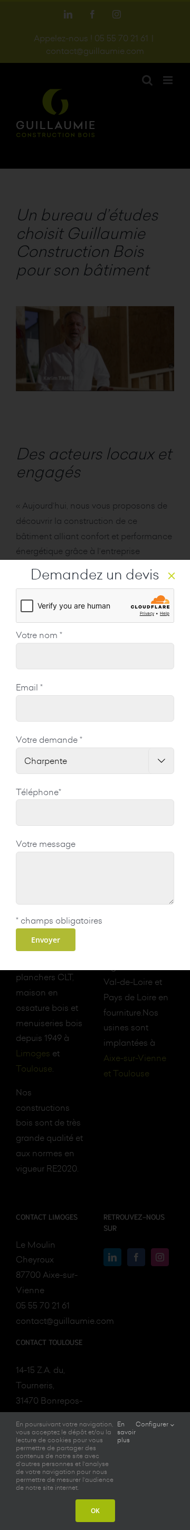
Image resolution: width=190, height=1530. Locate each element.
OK (95, 1510)
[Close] (171, 575)
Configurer (153, 1424)
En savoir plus (126, 1432)
